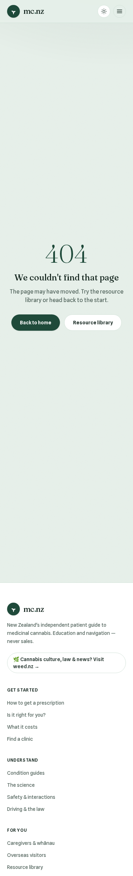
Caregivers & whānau (31, 843)
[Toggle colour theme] (104, 11)
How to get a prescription (35, 703)
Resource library (93, 322)
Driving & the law (25, 809)
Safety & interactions (31, 797)
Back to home (35, 322)
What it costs (22, 727)
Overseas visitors (26, 855)
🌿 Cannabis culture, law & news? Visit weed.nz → (58, 662)
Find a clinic (20, 739)
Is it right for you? (26, 715)
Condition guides (26, 773)
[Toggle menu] (119, 11)
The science (21, 785)
